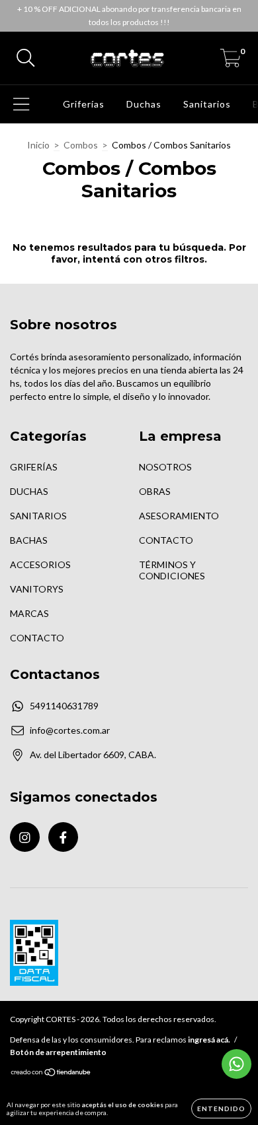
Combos (81, 144)
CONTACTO (37, 637)
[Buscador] (26, 58)
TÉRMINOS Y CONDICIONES (172, 570)
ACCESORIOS (40, 564)
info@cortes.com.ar (70, 730)
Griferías (84, 104)
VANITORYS (37, 589)
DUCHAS (29, 491)
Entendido (221, 1108)
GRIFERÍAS (34, 466)
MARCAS (29, 613)
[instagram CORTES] (25, 837)
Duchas (143, 104)
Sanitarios (207, 104)
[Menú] (21, 104)
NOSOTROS (165, 466)
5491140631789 (64, 705)
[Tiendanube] (51, 1074)
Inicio (38, 144)
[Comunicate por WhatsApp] (236, 1064)
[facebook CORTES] (63, 837)
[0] (230, 61)
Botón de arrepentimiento (58, 1052)
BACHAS (29, 540)
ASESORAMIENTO (179, 515)
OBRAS (155, 491)
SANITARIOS (38, 515)
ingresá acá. (209, 1040)
